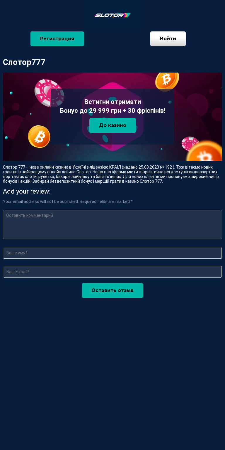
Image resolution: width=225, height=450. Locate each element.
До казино (112, 125)
